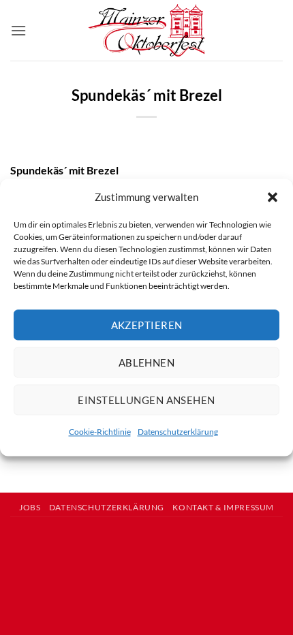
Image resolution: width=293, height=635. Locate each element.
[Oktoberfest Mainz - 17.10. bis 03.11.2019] (147, 30)
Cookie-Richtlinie (100, 432)
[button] (272, 197)
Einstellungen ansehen (146, 400)
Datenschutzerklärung (178, 432)
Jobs (29, 507)
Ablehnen (147, 362)
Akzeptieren (147, 325)
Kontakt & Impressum (223, 507)
